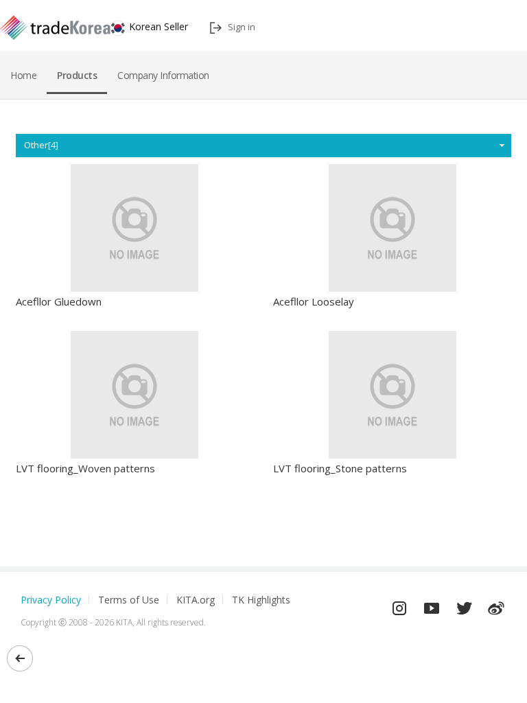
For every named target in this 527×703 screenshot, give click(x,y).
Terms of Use (128, 599)
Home (23, 75)
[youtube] (431, 605)
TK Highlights (261, 599)
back (20, 658)
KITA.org (195, 599)
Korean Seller (158, 26)
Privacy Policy (51, 599)
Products (77, 75)
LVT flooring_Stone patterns (340, 468)
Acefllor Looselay (313, 301)
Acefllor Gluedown (59, 301)
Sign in (241, 27)
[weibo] (496, 605)
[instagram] (399, 605)
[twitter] (464, 605)
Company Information (163, 75)
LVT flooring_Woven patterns (85, 468)
